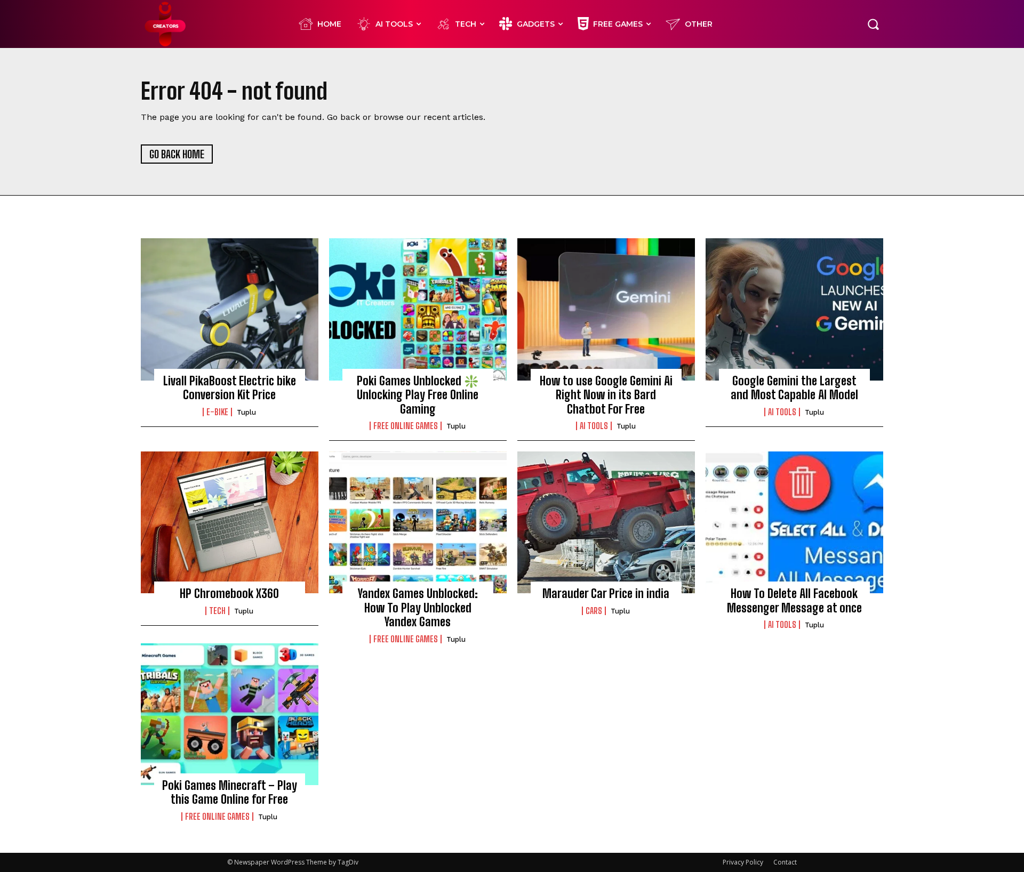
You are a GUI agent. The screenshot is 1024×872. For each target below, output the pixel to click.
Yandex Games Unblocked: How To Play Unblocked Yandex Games (418, 607)
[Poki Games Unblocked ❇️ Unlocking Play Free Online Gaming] (418, 309)
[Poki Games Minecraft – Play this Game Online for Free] (229, 714)
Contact (785, 862)
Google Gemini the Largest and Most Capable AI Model (794, 388)
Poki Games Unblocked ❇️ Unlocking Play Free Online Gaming (417, 395)
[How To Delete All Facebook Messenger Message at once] (794, 522)
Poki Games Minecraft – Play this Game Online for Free (229, 792)
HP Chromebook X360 (229, 593)
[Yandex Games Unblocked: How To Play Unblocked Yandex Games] (418, 522)
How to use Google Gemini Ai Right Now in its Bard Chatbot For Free (606, 395)
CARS (594, 611)
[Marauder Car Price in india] (606, 522)
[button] (873, 24)
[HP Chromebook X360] (229, 522)
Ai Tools (594, 426)
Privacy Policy (743, 862)
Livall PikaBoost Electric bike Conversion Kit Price (229, 388)
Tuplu (246, 412)
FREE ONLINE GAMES (405, 426)
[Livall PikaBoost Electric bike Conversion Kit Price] (229, 309)
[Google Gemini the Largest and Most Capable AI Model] (794, 309)
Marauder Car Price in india (605, 593)
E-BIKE (217, 412)
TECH (217, 611)
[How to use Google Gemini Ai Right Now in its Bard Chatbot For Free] (606, 309)
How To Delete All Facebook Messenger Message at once (794, 600)
